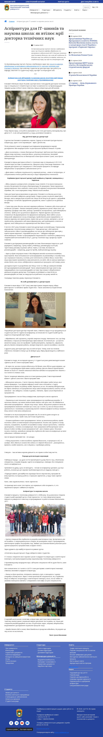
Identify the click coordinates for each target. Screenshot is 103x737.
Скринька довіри (12, 729)
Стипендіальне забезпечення (16, 697)
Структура (46, 10)
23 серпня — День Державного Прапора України (82, 84)
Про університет (11, 648)
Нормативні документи (13, 652)
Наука (84, 10)
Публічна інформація (12, 655)
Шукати (86, 7)
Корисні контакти (43, 729)
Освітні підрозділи (44, 648)
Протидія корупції (26, 729)
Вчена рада (9, 650)
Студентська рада (12, 701)
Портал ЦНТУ (63, 2)
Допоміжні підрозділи (45, 652)
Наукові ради (74, 675)
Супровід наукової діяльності (80, 679)
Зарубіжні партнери (45, 666)
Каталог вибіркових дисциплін (81, 655)
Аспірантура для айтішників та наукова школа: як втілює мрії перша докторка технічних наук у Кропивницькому (35, 79)
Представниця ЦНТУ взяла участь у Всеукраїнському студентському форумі (81, 65)
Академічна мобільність (46, 660)
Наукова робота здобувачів (80, 681)
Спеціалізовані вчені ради (79, 685)
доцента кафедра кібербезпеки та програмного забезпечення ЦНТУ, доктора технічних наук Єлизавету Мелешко (33, 66)
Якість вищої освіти (77, 661)
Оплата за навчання (12, 699)
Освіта (76, 10)
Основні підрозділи (45, 650)
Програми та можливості (47, 662)
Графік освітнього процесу (79, 648)
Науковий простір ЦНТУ (78, 673)
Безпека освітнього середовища (17, 695)
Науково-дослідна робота (79, 677)
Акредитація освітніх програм (80, 663)
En (97, 7)
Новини (11, 21)
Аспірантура (74, 683)
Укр (93, 7)
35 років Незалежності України (83, 75)
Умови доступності (12, 693)
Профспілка (9, 663)
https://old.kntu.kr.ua (62, 732)
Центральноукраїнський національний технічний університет (19, 7)
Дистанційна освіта (90, 2)
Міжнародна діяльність (39, 13)
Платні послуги (10, 661)
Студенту (67, 10)
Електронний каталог (35, 2)
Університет (34, 10)
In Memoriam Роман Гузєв (80, 55)
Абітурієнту (57, 10)
